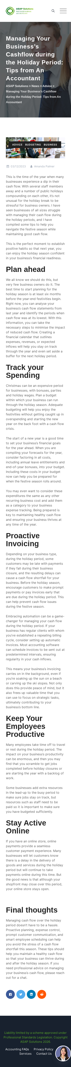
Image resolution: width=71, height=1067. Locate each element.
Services (25, 1053)
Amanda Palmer (43, 166)
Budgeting (33, 144)
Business (50, 144)
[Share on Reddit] (41, 994)
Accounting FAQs (17, 1049)
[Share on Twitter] (20, 994)
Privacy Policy (43, 1049)
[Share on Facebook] (10, 994)
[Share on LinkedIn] (31, 994)
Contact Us (44, 1053)
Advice (17, 144)
